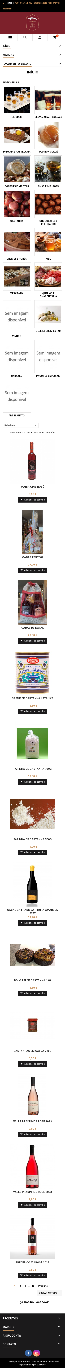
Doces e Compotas (17, 186)
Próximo (44, 1286)
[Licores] (17, 100)
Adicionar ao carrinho (32, 499)
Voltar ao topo (50, 1293)
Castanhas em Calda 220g (32, 1050)
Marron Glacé (48, 151)
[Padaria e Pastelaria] (17, 135)
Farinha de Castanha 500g (33, 839)
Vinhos (16, 336)
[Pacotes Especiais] (48, 356)
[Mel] (48, 242)
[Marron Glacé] (48, 135)
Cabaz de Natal (32, 627)
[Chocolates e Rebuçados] (48, 204)
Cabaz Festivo (32, 557)
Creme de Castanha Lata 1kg (32, 698)
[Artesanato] (17, 396)
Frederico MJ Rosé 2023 (32, 1262)
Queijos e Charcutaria (48, 295)
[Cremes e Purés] (17, 242)
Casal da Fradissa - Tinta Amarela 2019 (32, 911)
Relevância (21, 425)
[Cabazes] (17, 356)
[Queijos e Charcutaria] (48, 276)
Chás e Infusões (48, 186)
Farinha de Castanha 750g (33, 768)
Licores (17, 117)
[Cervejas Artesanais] (48, 100)
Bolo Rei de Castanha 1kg (32, 980)
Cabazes (16, 376)
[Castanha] (17, 204)
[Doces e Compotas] (17, 169)
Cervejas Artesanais (48, 117)
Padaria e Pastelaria (16, 151)
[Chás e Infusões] (48, 169)
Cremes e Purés (17, 258)
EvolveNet (41, 1365)
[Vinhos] (17, 316)
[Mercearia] (17, 276)
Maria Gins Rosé (32, 486)
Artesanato (17, 415)
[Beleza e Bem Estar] (48, 314)
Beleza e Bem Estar (48, 331)
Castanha (16, 221)
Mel (48, 258)
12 (33, 1286)
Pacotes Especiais (48, 376)
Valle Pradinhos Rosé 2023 (32, 1121)
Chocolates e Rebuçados (48, 222)
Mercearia (17, 293)
